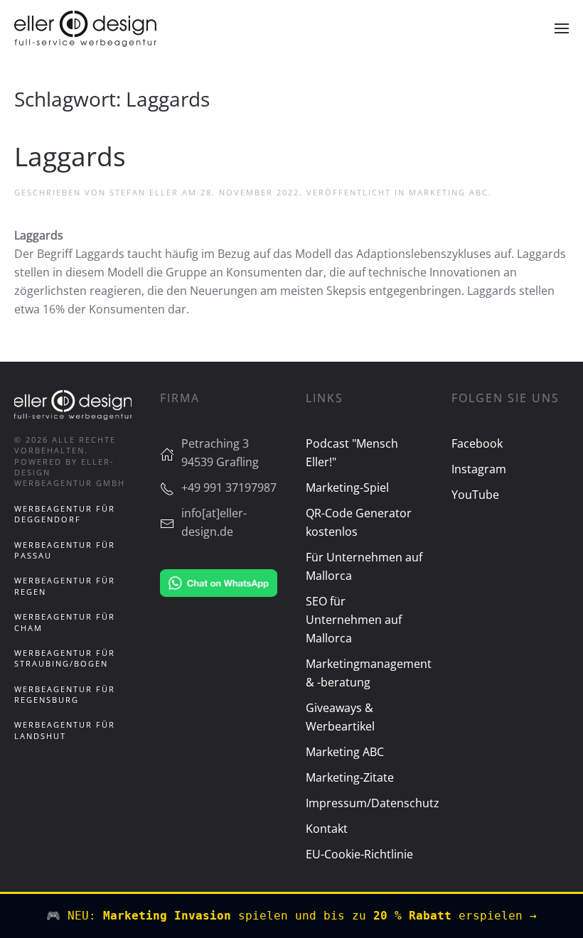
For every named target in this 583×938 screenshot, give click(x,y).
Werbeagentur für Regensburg (64, 694)
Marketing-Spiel (347, 487)
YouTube (475, 494)
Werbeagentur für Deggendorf (64, 513)
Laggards (70, 156)
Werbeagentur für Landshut (64, 729)
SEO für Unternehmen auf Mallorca (354, 619)
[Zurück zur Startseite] (85, 28)
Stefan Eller (143, 192)
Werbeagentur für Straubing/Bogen (64, 658)
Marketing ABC (448, 192)
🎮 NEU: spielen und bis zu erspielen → (291, 915)
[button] (562, 28)
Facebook (477, 443)
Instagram (478, 469)
